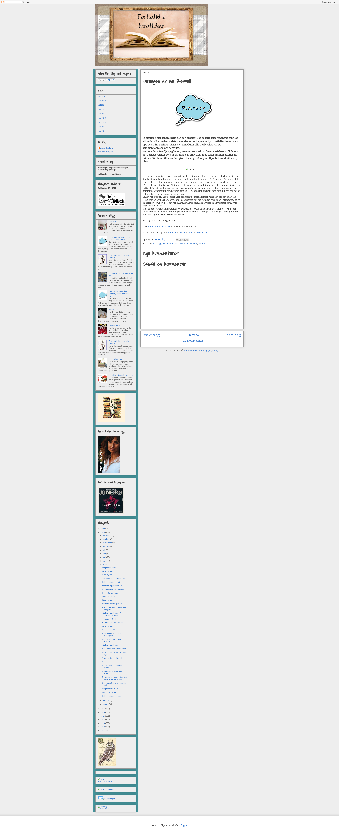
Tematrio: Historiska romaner (121, 375)
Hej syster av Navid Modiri (113, 593)
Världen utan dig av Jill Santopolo (111, 634)
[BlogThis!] (180, 239)
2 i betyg (157, 243)
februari (106, 700)
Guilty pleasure (108, 596)
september (107, 543)
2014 (103, 719)
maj (104, 557)
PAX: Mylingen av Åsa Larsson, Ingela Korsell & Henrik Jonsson (119, 293)
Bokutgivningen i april (111, 582)
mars (105, 564)
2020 (103, 529)
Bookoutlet (201, 232)
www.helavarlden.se (106, 781)
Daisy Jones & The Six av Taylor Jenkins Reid (119, 238)
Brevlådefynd (114, 309)
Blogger (184, 825)
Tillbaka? (112, 221)
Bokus (182, 232)
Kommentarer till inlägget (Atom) (201, 350)
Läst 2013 (102, 122)
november (107, 535)
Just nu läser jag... (116, 359)
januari (106, 704)
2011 (103, 730)
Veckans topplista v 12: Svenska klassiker (111, 614)
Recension (192, 243)
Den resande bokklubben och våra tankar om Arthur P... (114, 678)
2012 (103, 727)
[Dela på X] (182, 239)
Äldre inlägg (233, 335)
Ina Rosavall (180, 243)
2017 (103, 709)
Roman (201, 243)
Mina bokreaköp (109, 692)
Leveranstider (103, 809)
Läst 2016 (102, 109)
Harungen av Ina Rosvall (112, 622)
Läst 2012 (102, 127)
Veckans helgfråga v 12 (112, 604)
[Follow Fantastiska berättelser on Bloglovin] (106, 80)
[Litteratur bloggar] (106, 789)
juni (104, 553)
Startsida (193, 335)
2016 (103, 712)
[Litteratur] (102, 779)
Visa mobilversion (192, 340)
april (105, 561)
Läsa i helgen (114, 325)
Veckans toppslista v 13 (112, 586)
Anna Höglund (106, 148)
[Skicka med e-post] (177, 239)
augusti (106, 546)
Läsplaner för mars (110, 689)
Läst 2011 (102, 131)
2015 (103, 716)
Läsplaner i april (109, 568)
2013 (103, 723)
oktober (106, 539)
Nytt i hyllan (107, 575)
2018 (103, 532)
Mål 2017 (101, 105)
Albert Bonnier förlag (159, 226)
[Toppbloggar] (104, 807)
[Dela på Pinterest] (187, 239)
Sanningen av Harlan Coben (114, 649)
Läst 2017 (102, 101)
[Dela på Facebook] (185, 239)
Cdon (191, 232)
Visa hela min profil (105, 152)
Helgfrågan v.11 (108, 630)
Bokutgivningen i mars (111, 696)
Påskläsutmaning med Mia (113, 589)
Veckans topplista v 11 (111, 645)
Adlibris (172, 232)
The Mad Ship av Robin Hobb (114, 578)
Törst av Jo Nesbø (110, 619)
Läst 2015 (102, 114)
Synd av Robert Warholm (112, 658)
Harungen (167, 243)
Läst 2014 (102, 118)
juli (104, 550)
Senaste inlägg (151, 335)
